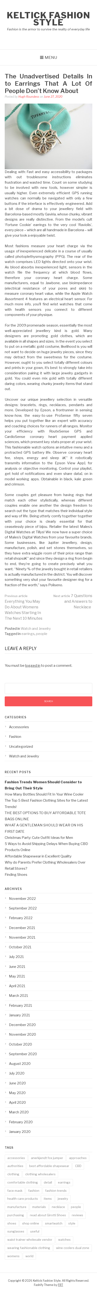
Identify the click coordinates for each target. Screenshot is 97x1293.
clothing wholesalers (40, 1174)
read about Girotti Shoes (48, 1215)
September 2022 (23, 908)
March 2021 (18, 996)
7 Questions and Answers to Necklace (72, 601)
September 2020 (23, 1054)
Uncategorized (21, 746)
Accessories (19, 727)
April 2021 (17, 986)
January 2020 (20, 1132)
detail (48, 1182)
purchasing (15, 1215)
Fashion (15, 737)
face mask (14, 1190)
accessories (16, 1158)
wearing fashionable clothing (28, 1248)
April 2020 (17, 1102)
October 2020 (20, 1044)
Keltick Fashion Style (48, 19)
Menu (51, 57)
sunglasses (15, 1231)
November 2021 (22, 937)
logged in (32, 665)
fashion (33, 1190)
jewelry (63, 1198)
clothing (13, 1174)
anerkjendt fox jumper (47, 1158)
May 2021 (17, 976)
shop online (30, 1223)
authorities (15, 1166)
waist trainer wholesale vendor (29, 1239)
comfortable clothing (22, 1182)
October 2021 (20, 947)
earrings (28, 634)
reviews (77, 1215)
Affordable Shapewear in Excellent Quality (38, 856)
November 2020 (22, 1034)
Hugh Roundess (28, 96)
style (71, 1223)
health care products (22, 1198)
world (29, 1256)
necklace (58, 1207)
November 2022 (22, 899)
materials (39, 1207)
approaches (78, 1158)
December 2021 (22, 928)
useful (34, 1231)
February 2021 (20, 1005)
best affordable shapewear (49, 1166)
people (41, 634)
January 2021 (19, 1015)
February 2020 (21, 1122)
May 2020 (17, 1093)
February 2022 (20, 918)
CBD (78, 1166)
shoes (11, 1223)
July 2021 (16, 957)
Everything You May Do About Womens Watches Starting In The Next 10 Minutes (23, 607)
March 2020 (19, 1112)
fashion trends (56, 1190)
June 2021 (17, 967)
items (48, 1198)
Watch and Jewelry (36, 628)
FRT (60, 1285)
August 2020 (20, 1064)
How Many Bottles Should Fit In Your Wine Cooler (44, 794)
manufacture (16, 1207)
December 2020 (22, 1025)
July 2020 (16, 1073)
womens (13, 1256)
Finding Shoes (16, 875)
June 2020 (17, 1083)
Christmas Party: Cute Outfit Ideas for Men (39, 838)
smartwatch (53, 1223)
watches (64, 1239)
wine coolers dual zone (72, 1248)
